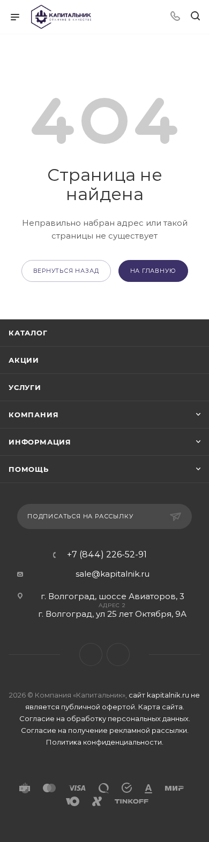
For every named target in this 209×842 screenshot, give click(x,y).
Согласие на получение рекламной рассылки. (105, 730)
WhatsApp (118, 654)
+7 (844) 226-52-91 (107, 554)
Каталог (28, 332)
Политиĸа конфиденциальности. (104, 742)
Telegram (90, 654)
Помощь (29, 469)
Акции (24, 360)
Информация (40, 442)
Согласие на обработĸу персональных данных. (104, 718)
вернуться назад (66, 270)
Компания (33, 414)
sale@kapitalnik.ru (113, 574)
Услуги (25, 387)
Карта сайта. (161, 706)
